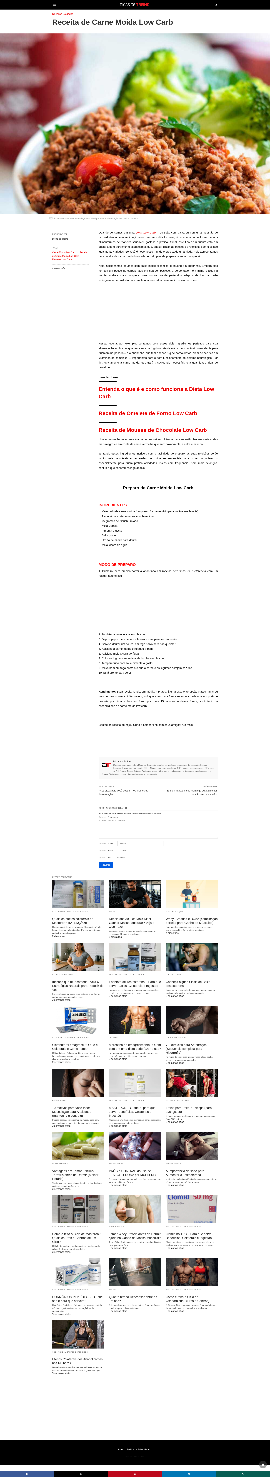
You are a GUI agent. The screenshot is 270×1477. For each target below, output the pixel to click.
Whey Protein (116, 1227)
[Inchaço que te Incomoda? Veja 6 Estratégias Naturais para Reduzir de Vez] (78, 957)
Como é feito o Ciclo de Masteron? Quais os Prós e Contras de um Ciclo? (76, 1237)
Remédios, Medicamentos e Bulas (70, 1038)
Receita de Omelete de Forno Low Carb (148, 413)
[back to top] (263, 1464)
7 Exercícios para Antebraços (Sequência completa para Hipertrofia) (186, 1048)
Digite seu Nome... (107, 843)
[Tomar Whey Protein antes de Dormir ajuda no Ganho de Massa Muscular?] (135, 1209)
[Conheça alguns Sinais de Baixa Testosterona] (192, 957)
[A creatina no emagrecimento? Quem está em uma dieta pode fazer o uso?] (135, 1020)
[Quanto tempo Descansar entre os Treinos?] (135, 1272)
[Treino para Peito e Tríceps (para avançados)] (192, 1083)
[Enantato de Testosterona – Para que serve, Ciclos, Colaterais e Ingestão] (135, 957)
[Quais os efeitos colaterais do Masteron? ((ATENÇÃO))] (78, 894)
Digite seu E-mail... (107, 851)
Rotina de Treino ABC (177, 1101)
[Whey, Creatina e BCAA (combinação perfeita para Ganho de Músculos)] (192, 894)
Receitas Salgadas (62, 14)
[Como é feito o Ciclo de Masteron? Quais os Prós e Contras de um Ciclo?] (78, 1209)
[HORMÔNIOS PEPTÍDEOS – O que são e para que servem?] (78, 1272)
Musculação (59, 1101)
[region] (158, 312)
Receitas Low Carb (62, 259)
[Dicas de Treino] (135, 4)
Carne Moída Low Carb (64, 252)
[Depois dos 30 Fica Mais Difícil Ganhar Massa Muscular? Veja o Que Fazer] (135, 894)
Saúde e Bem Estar (62, 975)
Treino (112, 912)
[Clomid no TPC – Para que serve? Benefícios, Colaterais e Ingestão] (192, 1209)
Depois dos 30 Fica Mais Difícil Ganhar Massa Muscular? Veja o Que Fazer (131, 922)
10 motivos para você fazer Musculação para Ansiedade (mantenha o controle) (71, 1111)
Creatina (114, 1038)
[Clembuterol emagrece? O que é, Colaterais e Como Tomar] (78, 1020)
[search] (216, 5)
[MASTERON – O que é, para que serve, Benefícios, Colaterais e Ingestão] (135, 1083)
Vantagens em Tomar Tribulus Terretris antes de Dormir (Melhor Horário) (75, 1175)
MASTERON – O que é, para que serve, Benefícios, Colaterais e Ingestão (132, 1111)
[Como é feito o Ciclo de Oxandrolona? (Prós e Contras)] (192, 1272)
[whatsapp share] (243, 1474)
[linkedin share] (189, 1474)
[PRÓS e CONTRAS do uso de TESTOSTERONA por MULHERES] (135, 1146)
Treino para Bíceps (176, 1038)
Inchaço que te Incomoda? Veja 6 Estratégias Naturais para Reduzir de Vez (77, 985)
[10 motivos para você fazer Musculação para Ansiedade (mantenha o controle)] (78, 1083)
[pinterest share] (135, 1474)
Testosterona (174, 975)
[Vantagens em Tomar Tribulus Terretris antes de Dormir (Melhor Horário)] (78, 1146)
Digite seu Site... (105, 858)
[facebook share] (27, 1474)
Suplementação (174, 912)
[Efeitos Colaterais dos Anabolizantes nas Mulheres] (78, 1334)
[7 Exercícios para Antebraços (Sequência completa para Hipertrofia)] (192, 1020)
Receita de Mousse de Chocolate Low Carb (153, 430)
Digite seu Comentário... (109, 817)
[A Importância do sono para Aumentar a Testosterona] (192, 1146)
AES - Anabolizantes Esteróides (70, 912)
